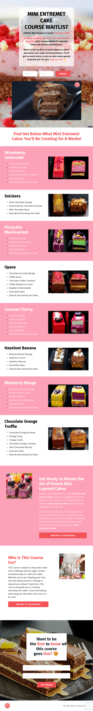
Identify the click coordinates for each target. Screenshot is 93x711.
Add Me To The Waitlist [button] (63, 535)
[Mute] (79, 118)
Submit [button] (63, 73)
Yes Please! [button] (46, 684)
